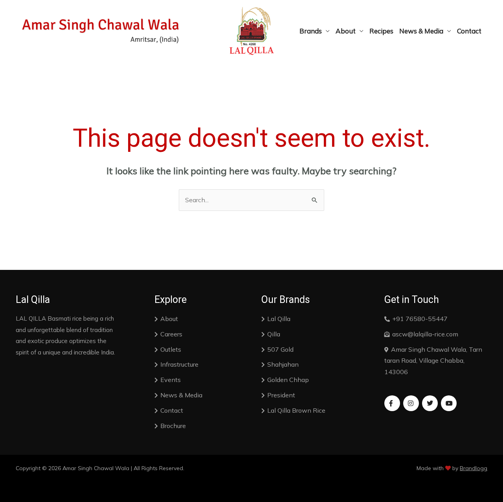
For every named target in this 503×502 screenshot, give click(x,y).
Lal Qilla (278, 319)
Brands (310, 31)
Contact (469, 31)
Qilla (273, 334)
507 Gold (280, 349)
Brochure (173, 426)
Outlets (170, 349)
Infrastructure (179, 364)
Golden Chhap (288, 380)
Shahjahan (283, 364)
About (346, 31)
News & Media (421, 31)
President (281, 395)
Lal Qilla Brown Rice (296, 410)
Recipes (381, 31)
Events (170, 380)
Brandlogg (473, 468)
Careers (171, 334)
